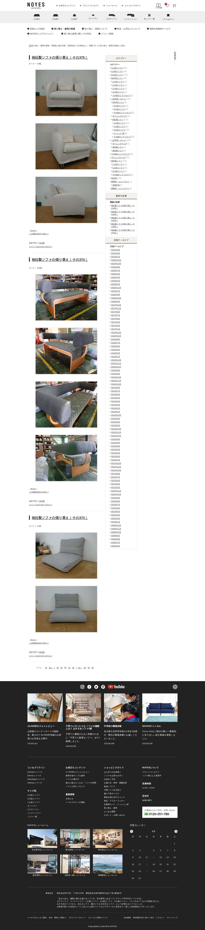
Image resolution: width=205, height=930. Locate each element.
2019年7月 (115, 291)
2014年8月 (115, 388)
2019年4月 (115, 295)
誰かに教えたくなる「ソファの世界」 (82, 783)
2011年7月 (115, 477)
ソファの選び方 (72, 779)
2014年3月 (115, 405)
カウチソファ (111, 19)
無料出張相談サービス (159, 29)
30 (85, 668)
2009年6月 (115, 546)
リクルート (160, 917)
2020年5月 (115, 274)
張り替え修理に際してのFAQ (77, 33)
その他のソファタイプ (121, 95)
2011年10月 (116, 470)
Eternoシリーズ (34, 776)
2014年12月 (116, 377)
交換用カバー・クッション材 (116, 804)
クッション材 (119, 133)
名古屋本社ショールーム (42, 850)
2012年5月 (115, 450)
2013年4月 (115, 422)
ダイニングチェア (119, 116)
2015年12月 (116, 360)
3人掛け (37, 19)
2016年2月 (115, 353)
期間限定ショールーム (107, 875)
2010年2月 (115, 518)
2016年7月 (115, 343)
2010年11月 (116, 491)
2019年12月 (116, 288)
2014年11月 (116, 381)
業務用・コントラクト (120, 182)
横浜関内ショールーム (42, 875)
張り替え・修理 (110, 808)
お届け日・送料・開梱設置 (115, 783)
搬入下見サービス (111, 794)
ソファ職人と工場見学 (151, 776)
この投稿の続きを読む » (38, 234)
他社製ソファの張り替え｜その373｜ (60, 518)
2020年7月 (115, 271)
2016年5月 (115, 346)
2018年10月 (116, 298)
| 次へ (79, 668)
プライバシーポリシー (77, 917)
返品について (109, 786)
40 (89, 668)
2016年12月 (116, 333)
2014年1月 (115, 412)
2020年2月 (115, 284)
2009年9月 (115, 536)
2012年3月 (115, 456)
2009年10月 (116, 532)
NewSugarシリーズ (36, 779)
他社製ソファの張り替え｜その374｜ (60, 259)
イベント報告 (107, 33)
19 (58, 668)
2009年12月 (116, 525)
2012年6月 (115, 446)
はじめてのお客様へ (112, 772)
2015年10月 (116, 367)
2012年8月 (115, 443)
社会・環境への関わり (57, 917)
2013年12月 (116, 415)
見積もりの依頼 (37, 29)
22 (69, 668)
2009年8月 (115, 539)
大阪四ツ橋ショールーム (75, 875)
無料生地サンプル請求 (75, 776)
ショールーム (111, 5)
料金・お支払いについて (128, 29)
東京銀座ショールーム (74, 850)
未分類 (42, 243)
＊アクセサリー (168, 19)
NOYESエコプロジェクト (42, 33)
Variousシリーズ (34, 783)
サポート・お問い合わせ (114, 815)
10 (46, 668)
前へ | (52, 668)
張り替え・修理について (96, 29)
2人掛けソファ (117, 71)
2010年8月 (115, 501)
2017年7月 (115, 315)
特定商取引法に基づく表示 (143, 917)
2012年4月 (115, 453)
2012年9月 (115, 439)
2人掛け (55, 19)
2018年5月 (115, 302)
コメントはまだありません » (40, 247)
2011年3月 (115, 484)
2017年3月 (115, 322)
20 (61, 668)
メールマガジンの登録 (75, 802)
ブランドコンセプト (90, 5)
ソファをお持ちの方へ (113, 776)
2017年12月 (116, 305)
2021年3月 (115, 250)
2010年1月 (115, 522)
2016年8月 (115, 339)
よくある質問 (109, 812)
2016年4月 (115, 350)
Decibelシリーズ (34, 772)
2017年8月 (115, 312)
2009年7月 (115, 543)
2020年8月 (115, 267)
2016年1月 (115, 357)
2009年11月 (116, 529)
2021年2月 (115, 253)
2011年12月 (116, 463)
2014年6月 (115, 395)
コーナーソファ (130, 19)
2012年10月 (116, 436)
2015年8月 (115, 370)
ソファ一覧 (32, 817)
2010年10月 (116, 494)
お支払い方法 (109, 779)
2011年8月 (115, 474)
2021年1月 (115, 257)
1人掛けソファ (117, 68)
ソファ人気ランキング (75, 786)
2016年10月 (116, 336)
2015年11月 (116, 364)
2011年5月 (115, 481)
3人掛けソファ (117, 75)
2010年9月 (115, 498)
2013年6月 (115, 419)
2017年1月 (115, 329)
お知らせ (69, 799)
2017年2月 (115, 326)
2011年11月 (116, 467)
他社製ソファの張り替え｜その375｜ (60, 57)
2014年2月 (115, 408)
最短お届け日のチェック (114, 797)
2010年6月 (115, 508)
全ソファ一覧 (149, 19)
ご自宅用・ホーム (118, 99)
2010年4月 (115, 515)
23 (73, 668)
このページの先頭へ (175, 686)
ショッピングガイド (132, 5)
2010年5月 (115, 512)
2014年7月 (115, 391)
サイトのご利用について (98, 917)
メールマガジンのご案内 (37, 917)
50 (93, 668)
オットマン (93, 18)
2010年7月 (115, 505)
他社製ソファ (117, 120)
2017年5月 (115, 319)
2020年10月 (116, 264)
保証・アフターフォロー (114, 801)
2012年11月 (116, 432)
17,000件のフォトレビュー (77, 772)
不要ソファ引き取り (112, 790)
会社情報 (127, 917)
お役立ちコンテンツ (67, 5)
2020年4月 (115, 277)
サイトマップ (172, 917)
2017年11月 (116, 308)
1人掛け (74, 19)
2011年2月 (115, 487)
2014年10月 (116, 384)
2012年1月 (115, 460)
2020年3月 (115, 281)
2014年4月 (115, 401)
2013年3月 (115, 425)
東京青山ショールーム (107, 850)
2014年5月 (115, 398)
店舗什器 (116, 185)
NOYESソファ (117, 78)
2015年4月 (115, 374)
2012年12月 (116, 429)
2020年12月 (116, 260)
